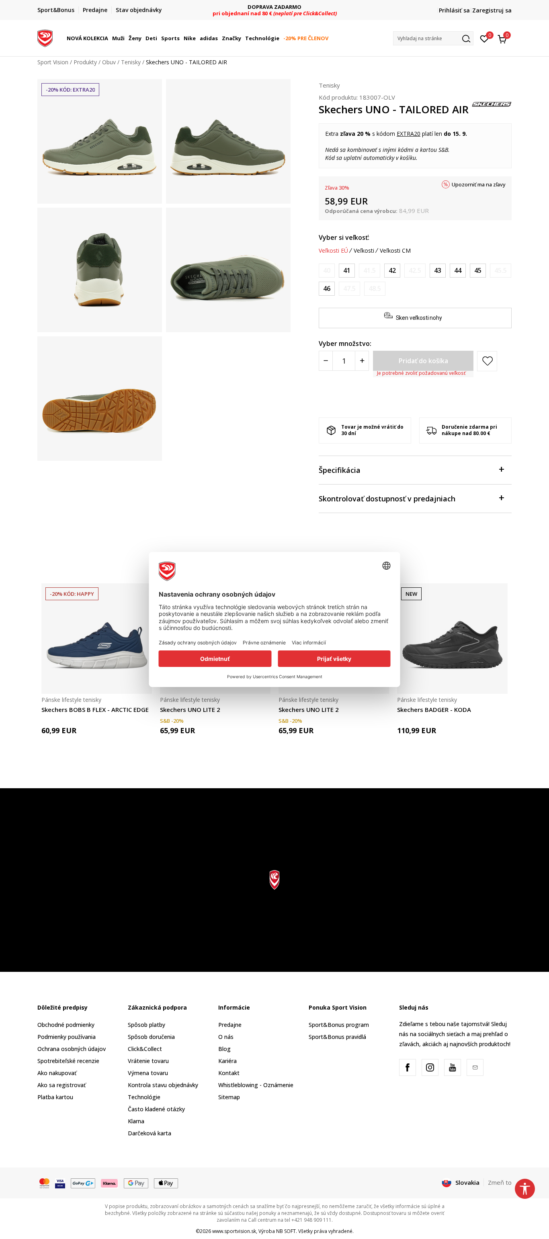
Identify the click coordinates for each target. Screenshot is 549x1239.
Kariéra (227, 1061)
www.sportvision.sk (234, 1231)
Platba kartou (55, 1097)
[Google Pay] (136, 1182)
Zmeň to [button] (500, 1182)
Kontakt (229, 1073)
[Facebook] (407, 1067)
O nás (226, 1037)
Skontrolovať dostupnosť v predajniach (387, 498)
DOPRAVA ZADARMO (274, 7)
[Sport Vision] (45, 37)
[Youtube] (453, 1067)
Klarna (136, 1121)
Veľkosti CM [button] (395, 250)
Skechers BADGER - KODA (434, 709)
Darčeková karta (149, 1133)
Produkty (85, 62)
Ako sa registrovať (61, 1085)
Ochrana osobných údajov (71, 1049)
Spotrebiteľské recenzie (68, 1061)
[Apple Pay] (166, 1182)
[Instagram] (430, 1067)
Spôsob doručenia (151, 1037)
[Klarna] (110, 1182)
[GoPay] (83, 1182)
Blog (224, 1049)
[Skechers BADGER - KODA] (452, 638)
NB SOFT (286, 1231)
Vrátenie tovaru (148, 1061)
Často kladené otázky (156, 1109)
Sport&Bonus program (339, 1024)
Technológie (144, 1097)
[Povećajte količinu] (362, 361)
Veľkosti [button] (364, 250)
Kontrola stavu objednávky (163, 1085)
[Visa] (60, 1182)
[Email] (475, 1067)
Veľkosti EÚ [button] (333, 250)
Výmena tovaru (148, 1073)
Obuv (109, 62)
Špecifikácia (340, 470)
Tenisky (131, 62)
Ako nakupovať (56, 1073)
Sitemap (229, 1097)
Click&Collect (145, 1049)
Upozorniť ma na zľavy (479, 184)
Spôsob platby (146, 1024)
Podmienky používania (66, 1037)
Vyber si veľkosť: (344, 237)
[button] (109, 38)
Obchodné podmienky (65, 1024)
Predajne (230, 1024)
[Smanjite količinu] (326, 361)
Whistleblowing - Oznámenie (255, 1085)
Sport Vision (52, 62)
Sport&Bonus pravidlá (337, 1037)
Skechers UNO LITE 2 (190, 709)
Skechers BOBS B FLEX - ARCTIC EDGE (95, 709)
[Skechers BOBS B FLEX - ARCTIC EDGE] (96, 638)
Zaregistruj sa (492, 10)
